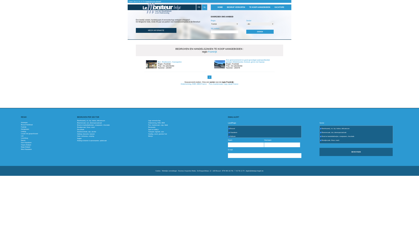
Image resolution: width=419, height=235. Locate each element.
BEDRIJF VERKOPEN (236, 7)
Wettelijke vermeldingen (169, 171)
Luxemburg (24, 138)
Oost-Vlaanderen (26, 142)
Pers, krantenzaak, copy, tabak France (223, 84)
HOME (220, 7)
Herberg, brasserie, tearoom (86, 134)
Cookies (158, 171)
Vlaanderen (233, 132)
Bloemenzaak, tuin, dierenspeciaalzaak (89, 123)
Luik (22, 136)
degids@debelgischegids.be (254, 171)
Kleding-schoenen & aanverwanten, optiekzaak (92, 140)
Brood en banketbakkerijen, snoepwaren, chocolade (93, 125)
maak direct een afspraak (153, 1)
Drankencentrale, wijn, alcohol (86, 132)
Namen (23, 140)
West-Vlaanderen (26, 149)
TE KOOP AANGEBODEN (259, 7)
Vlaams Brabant (26, 145)
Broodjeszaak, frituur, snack (86, 127)
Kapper (79, 138)
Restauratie (151, 127)
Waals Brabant (25, 147)
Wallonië (232, 136)
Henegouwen (25, 129)
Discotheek (80, 129)
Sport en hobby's (153, 129)
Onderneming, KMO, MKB (156, 123)
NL (205, 7)
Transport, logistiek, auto (156, 132)
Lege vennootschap (154, 120)
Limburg (23, 131)
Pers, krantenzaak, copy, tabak (158, 125)
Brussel (232, 128)
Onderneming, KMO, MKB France (194, 84)
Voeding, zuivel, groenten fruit (157, 134)
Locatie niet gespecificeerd (29, 133)
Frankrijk (23, 127)
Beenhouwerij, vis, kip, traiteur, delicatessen (91, 120)
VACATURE (279, 7)
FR (199, 7)
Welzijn (150, 136)
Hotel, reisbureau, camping (85, 136)
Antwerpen (24, 122)
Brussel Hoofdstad (27, 125)
